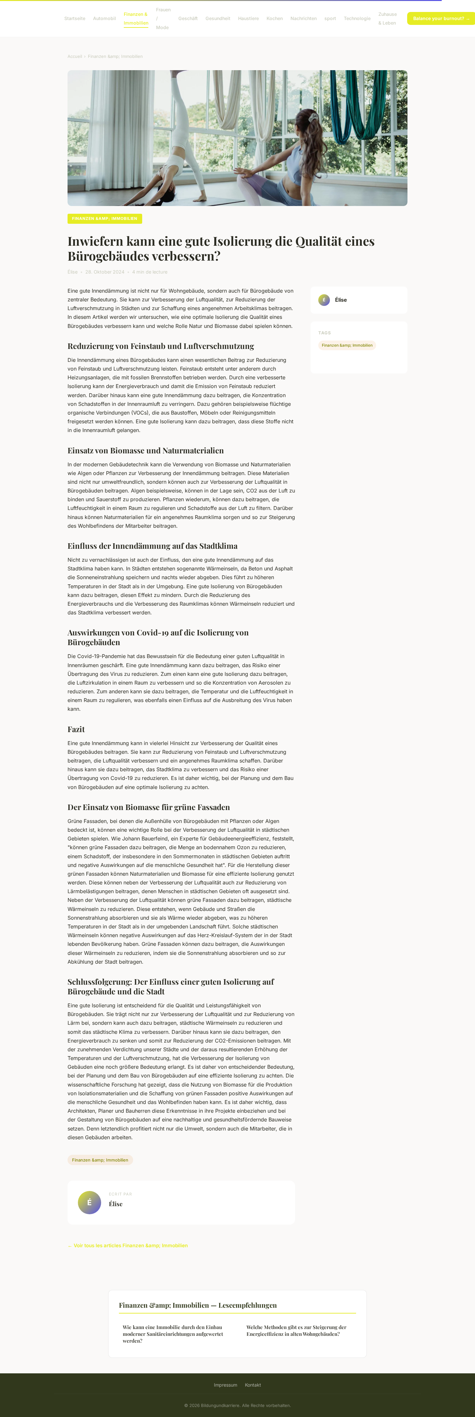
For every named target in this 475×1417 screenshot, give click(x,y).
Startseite (74, 18)
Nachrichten (303, 18)
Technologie (357, 18)
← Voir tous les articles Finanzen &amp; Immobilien (128, 1245)
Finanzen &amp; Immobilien (115, 56)
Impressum (225, 1385)
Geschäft (188, 18)
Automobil (104, 18)
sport (330, 18)
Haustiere (248, 18)
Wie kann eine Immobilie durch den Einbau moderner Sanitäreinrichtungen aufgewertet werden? (173, 1334)
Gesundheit (218, 18)
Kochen (275, 18)
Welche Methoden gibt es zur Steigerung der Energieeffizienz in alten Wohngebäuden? (296, 1330)
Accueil (75, 56)
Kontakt (253, 1385)
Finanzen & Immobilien (136, 18)
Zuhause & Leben (387, 18)
